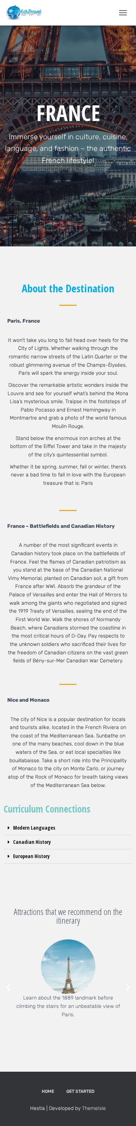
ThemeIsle (94, 1108)
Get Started (80, 1091)
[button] (68, 828)
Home (48, 1091)
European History (31, 856)
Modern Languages (34, 827)
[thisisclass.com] (26, 13)
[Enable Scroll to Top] (121, 1111)
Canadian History (32, 841)
